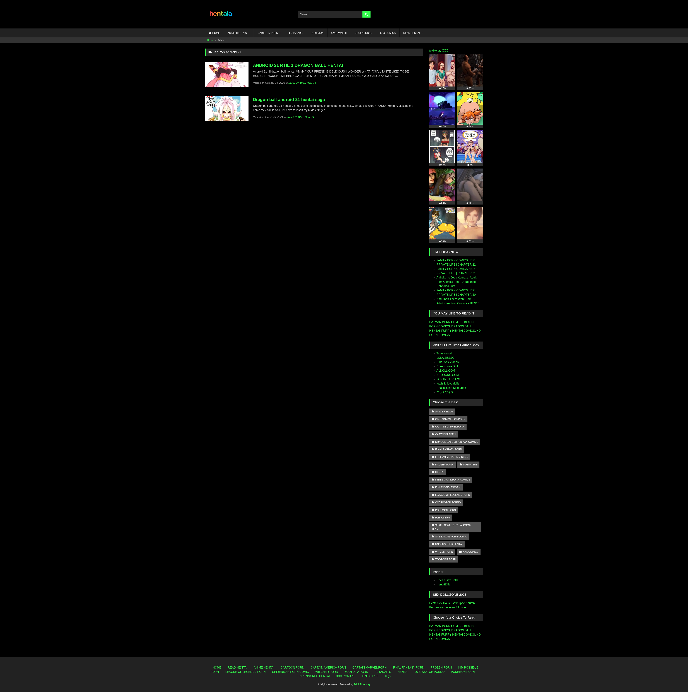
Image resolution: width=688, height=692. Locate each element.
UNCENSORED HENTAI (448, 544)
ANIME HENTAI (444, 411)
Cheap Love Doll (447, 366)
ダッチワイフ (445, 392)
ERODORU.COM (447, 374)
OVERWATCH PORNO (448, 502)
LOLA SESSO (445, 357)
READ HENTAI (411, 33)
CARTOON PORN (268, 33)
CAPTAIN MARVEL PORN (449, 426)
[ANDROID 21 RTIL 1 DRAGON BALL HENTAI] (227, 85)
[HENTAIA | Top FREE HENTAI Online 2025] (221, 14)
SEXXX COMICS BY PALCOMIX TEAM (451, 527)
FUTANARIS (296, 33)
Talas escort (444, 353)
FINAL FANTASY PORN (448, 449)
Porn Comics (442, 517)
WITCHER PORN (326, 671)
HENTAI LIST (369, 676)
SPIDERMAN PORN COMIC (451, 536)
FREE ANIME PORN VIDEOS (451, 456)
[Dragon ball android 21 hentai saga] (227, 119)
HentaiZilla (443, 584)
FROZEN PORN (444, 464)
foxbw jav (435, 50)
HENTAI (439, 472)
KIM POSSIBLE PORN (447, 487)
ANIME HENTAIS (237, 33)
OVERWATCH (339, 33)
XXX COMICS (388, 33)
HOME (216, 33)
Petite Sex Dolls (439, 603)
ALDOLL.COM (445, 370)
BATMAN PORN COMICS (446, 322)
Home (210, 40)
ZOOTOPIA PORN (445, 559)
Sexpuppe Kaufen (463, 603)
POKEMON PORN (445, 510)
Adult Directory (362, 684)
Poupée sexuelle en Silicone (447, 607)
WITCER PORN (444, 551)
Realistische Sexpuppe (451, 387)
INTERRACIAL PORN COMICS (452, 479)
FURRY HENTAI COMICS (458, 330)
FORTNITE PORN (448, 379)
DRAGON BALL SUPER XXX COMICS (456, 441)
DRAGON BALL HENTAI (302, 82)
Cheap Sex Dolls (447, 580)
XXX (445, 50)
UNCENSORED (363, 33)
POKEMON (317, 33)
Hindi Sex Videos (447, 362)
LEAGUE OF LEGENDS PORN (452, 494)
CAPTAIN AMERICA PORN (450, 419)
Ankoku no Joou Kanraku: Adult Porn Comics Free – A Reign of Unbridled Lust (456, 282)
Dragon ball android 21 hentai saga (289, 99)
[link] (677, 681)
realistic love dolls (447, 383)
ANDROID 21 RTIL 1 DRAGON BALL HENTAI (298, 65)
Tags (387, 676)
